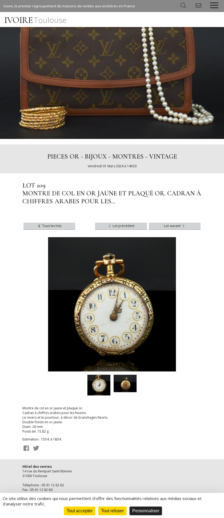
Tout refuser (112, 510)
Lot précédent (123, 226)
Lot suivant (172, 226)
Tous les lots (51, 226)
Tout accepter (80, 510)
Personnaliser (145, 510)
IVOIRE (35, 20)
